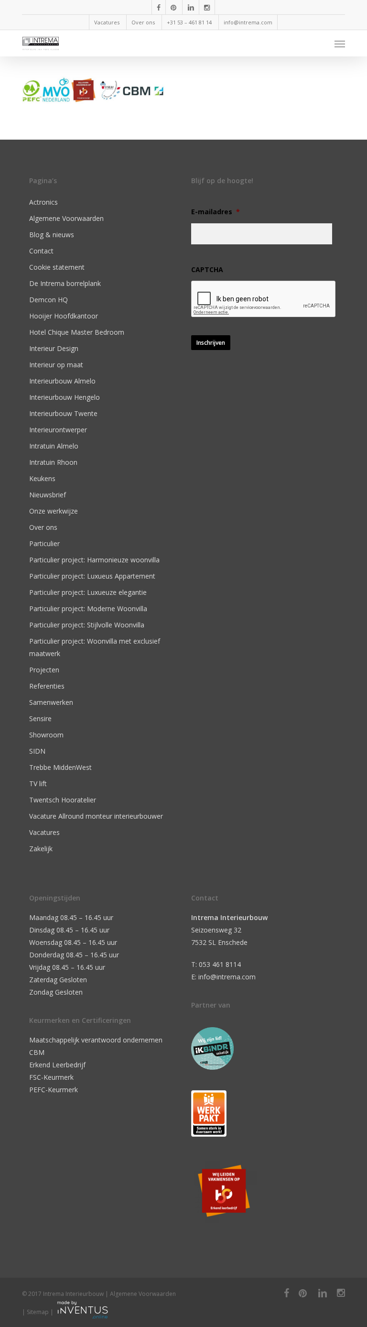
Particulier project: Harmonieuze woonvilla (94, 559)
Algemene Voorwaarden (66, 218)
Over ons (43, 527)
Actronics (43, 202)
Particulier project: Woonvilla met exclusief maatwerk (94, 647)
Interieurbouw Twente (63, 413)
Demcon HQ (48, 299)
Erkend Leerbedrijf (57, 1064)
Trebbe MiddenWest (60, 767)
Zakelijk (41, 848)
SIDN (37, 751)
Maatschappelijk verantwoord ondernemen (95, 1039)
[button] (340, 43)
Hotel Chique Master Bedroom (76, 332)
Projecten (44, 669)
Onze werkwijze (53, 510)
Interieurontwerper (58, 429)
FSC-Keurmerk (51, 1077)
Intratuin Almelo (53, 445)
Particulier (44, 543)
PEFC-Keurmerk (53, 1089)
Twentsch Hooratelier (62, 799)
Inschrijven (210, 343)
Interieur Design (53, 348)
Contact (41, 250)
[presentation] (263, 299)
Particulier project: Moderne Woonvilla (88, 608)
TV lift (38, 783)
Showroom (46, 734)
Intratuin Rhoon (53, 462)
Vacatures (44, 832)
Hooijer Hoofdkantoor (63, 315)
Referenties (47, 686)
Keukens (42, 478)
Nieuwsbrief (47, 494)
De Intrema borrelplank (65, 283)
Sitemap (38, 1312)
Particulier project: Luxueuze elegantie (88, 592)
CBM (36, 1052)
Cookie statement (57, 267)
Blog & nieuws (51, 234)
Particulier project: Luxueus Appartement (92, 576)
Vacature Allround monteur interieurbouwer (96, 816)
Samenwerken (51, 702)
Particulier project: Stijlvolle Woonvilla (86, 624)
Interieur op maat (56, 364)
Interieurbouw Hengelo (64, 397)
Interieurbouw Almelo (62, 380)
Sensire (40, 718)
